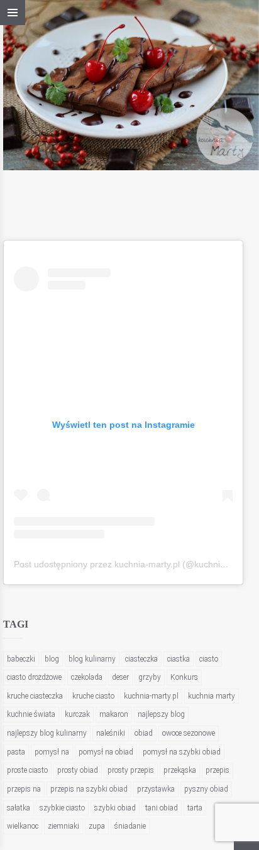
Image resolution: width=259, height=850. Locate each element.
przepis (217, 770)
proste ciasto (27, 770)
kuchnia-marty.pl (151, 696)
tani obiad (161, 808)
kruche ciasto (93, 696)
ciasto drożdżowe (34, 677)
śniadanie (130, 826)
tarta (194, 808)
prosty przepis (130, 770)
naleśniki (110, 733)
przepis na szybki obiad (89, 789)
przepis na (24, 789)
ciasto (208, 659)
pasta (16, 752)
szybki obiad (115, 808)
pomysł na (52, 752)
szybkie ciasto (62, 808)
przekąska (179, 770)
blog (52, 659)
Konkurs (184, 677)
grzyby (149, 677)
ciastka (178, 659)
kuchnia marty (211, 696)
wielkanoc (22, 826)
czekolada (86, 677)
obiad (144, 733)
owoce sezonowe (188, 733)
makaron (113, 714)
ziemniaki (63, 826)
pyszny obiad (206, 789)
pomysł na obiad (106, 752)
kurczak (77, 714)
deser (120, 677)
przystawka (156, 789)
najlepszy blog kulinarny (47, 733)
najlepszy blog (161, 714)
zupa (97, 826)
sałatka (18, 808)
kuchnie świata (31, 714)
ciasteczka (141, 659)
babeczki (21, 659)
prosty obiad (77, 770)
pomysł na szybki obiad (182, 752)
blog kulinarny (92, 659)
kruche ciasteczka (35, 696)
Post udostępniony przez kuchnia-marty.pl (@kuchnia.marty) (133, 564)
